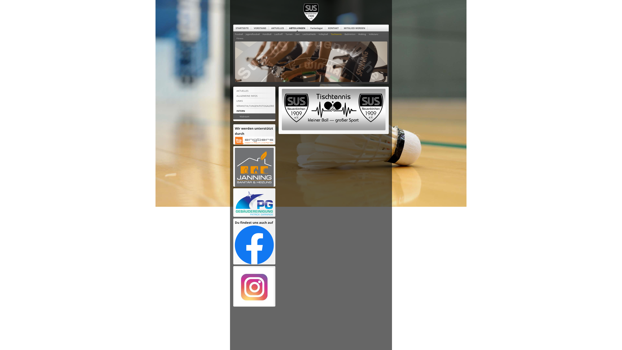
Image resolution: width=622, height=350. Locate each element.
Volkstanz (373, 34)
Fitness (239, 38)
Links (239, 100)
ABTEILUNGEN (297, 28)
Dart (297, 34)
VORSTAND (260, 28)
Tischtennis (336, 34)
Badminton (350, 34)
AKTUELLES (277, 28)
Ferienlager (316, 28)
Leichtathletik (309, 34)
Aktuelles (242, 90)
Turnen (289, 34)
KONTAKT (333, 28)
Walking (362, 34)
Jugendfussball (253, 34)
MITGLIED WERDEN (354, 28)
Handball (267, 34)
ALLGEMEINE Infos (247, 95)
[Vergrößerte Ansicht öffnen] (334, 129)
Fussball (239, 34)
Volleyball (323, 34)
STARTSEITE (242, 28)
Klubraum (244, 116)
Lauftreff (278, 34)
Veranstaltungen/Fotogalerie (255, 105)
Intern (240, 110)
